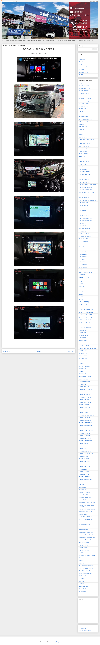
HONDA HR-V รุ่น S (84, 215)
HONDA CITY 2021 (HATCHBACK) (87, 184)
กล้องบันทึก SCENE (83, 495)
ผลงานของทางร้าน (83, 67)
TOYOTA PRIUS (83, 446)
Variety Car (83, 628)
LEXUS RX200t (83, 256)
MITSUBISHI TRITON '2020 (86, 325)
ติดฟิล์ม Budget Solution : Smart (87, 555)
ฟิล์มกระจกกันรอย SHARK (85, 573)
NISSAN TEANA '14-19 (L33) (86, 345)
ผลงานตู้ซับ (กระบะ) (84, 72)
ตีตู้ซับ (80, 558)
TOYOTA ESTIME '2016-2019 (86, 415)
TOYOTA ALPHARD (84, 386)
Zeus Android (82, 487)
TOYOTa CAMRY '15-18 (85, 402)
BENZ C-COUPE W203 (84, 88)
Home (39, 351)
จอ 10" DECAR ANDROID (85, 516)
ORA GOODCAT (83, 356)
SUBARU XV (82, 371)
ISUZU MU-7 (82, 244)
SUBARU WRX (82, 368)
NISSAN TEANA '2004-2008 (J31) (87, 348)
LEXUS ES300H (83, 251)
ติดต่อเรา (81, 74)
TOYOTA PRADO (83, 443)
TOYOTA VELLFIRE (84, 459)
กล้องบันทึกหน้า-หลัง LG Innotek (87, 502)
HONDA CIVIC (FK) (84, 197)
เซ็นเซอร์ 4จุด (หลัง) (84, 550)
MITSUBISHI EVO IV (84, 304)
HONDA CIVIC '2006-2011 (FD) (87, 192)
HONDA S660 (82, 226)
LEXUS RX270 (82, 259)
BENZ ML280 (82, 108)
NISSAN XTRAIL (83, 353)
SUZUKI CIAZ (82, 374)
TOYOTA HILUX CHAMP (85, 433)
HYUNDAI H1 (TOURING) (85, 236)
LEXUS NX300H (83, 254)
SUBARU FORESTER (84, 366)
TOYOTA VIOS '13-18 (84, 466)
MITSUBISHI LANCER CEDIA (86, 307)
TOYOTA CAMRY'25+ (84, 407)
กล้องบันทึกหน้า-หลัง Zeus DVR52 (87, 509)
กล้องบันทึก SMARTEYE (85, 497)
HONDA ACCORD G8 (84, 171)
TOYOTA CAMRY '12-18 (85, 399)
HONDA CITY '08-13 (84, 177)
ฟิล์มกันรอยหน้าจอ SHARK (85, 576)
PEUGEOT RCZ (83, 358)
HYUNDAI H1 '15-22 (84, 233)
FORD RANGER (83, 159)
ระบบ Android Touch (84, 586)
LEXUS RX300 (82, 262)
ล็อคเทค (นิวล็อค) (83, 588)
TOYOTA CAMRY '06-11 (85, 397)
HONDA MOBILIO (83, 223)
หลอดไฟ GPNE (82, 591)
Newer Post (6, 351)
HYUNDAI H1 (82, 231)
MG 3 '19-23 (82, 289)
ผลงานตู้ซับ (82, 69)
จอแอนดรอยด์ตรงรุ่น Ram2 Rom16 (87, 537)
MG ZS (81, 296)
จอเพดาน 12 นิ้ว (83, 527)
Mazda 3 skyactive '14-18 (85, 272)
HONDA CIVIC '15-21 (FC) (85, 190)
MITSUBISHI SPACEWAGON (86, 320)
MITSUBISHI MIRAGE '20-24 (86, 312)
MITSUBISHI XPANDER (85, 327)
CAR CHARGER (83, 137)
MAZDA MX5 (82, 284)
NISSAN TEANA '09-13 (84, 343)
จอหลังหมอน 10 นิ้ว (83, 529)
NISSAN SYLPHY (83, 340)
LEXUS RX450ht (83, 264)
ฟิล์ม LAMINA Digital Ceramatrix (87, 570)
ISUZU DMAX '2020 (84, 241)
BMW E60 (81, 129)
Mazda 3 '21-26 (83, 269)
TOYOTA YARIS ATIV (84, 476)
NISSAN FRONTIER (84, 330)
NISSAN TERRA (83, 350)
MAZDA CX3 (82, 274)
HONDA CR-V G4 (83, 205)
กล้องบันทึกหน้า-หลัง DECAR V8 (87, 500)
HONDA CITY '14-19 (84, 179)
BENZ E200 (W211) (84, 101)
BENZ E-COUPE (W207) (85, 98)
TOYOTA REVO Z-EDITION (86, 453)
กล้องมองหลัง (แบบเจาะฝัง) (85, 511)
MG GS (81, 291)
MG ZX (81, 299)
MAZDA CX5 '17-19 (84, 277)
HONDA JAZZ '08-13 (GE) (85, 218)
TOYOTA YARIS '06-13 (84, 471)
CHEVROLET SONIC (84, 146)
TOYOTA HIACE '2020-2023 (86, 430)
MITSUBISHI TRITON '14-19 (86, 322)
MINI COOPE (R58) (84, 301)
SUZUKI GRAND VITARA (85, 376)
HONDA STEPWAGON (84, 228)
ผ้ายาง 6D (81, 563)
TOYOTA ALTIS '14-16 (84, 394)
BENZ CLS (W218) (83, 96)
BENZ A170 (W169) (84, 85)
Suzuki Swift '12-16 (83, 379)
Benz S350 (81, 111)
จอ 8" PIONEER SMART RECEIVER (88, 522)
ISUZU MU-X (82, 246)
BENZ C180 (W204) (84, 90)
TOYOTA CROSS (83, 412)
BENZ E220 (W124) (84, 106)
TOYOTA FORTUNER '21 (85, 420)
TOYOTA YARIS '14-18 (84, 474)
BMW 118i (81, 124)
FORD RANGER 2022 (84, 161)
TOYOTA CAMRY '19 (84, 404)
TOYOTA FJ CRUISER (84, 417)
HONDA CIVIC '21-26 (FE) (85, 195)
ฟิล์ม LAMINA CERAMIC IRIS (86, 568)
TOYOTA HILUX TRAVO (85, 435)
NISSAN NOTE (82, 338)
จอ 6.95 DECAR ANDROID (85, 519)
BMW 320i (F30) (83, 126)
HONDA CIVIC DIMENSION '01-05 (87, 200)
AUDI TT (81, 83)
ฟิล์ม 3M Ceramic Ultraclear (86, 565)
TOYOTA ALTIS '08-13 (84, 392)
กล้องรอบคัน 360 (83, 514)
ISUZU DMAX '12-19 (84, 238)
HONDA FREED (83, 210)
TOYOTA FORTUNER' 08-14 (86, 422)
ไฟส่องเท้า (81, 583)
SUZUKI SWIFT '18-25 (84, 381)
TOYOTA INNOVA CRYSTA (85, 440)
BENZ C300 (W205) (84, 93)
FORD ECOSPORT (84, 151)
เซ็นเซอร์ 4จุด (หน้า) (84, 547)
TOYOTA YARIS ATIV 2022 (85, 479)
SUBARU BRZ (82, 363)
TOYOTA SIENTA (83, 456)
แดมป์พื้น (81, 552)
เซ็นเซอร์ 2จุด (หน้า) (84, 545)
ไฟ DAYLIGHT (82, 578)
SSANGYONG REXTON (85, 361)
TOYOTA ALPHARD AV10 (85, 389)
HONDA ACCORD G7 (84, 169)
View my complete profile (85, 630)
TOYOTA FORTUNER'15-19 (86, 425)
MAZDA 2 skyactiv (83, 267)
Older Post (71, 351)
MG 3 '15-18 (82, 286)
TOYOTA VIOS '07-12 (84, 464)
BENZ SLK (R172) (83, 114)
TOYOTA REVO (83, 448)
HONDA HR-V (82, 213)
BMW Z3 (81, 134)
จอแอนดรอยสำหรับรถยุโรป (85, 540)
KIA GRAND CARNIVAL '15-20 (86, 249)
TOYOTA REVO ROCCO (85, 451)
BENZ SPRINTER (83, 116)
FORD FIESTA (82, 156)
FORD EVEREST (83, 154)
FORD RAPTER (83, 164)
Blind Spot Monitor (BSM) (85, 119)
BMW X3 (81, 132)
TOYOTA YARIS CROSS (85, 482)
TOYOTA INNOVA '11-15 (85, 438)
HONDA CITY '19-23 (84, 182)
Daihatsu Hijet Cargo (84, 148)
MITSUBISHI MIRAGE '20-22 (86, 309)
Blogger (57, 641)
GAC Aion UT (82, 166)
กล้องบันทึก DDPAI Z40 (84, 492)
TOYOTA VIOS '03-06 (84, 461)
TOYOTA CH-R (82, 410)
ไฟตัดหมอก (81, 581)
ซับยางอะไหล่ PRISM (84, 542)
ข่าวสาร (81, 64)
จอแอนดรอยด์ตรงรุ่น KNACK (86, 534)
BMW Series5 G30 (83, 121)
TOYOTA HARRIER (84, 428)
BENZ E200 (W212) (84, 103)
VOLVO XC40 (82, 484)
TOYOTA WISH (83, 469)
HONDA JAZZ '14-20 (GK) (85, 220)
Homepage (82, 56)
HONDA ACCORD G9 (84, 174)
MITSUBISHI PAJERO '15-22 (86, 317)
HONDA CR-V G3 (83, 202)
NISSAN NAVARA (83, 335)
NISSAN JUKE (82, 332)
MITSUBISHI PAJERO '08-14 (86, 314)
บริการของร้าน (82, 59)
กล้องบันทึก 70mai (83, 489)
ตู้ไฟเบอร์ (81, 560)
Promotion (81, 61)
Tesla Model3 (82, 384)
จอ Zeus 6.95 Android (84, 524)
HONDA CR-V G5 (83, 208)
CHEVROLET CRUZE (84, 143)
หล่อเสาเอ (81, 594)
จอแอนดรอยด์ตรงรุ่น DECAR (86, 532)
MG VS (81, 294)
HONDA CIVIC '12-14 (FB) (85, 187)
